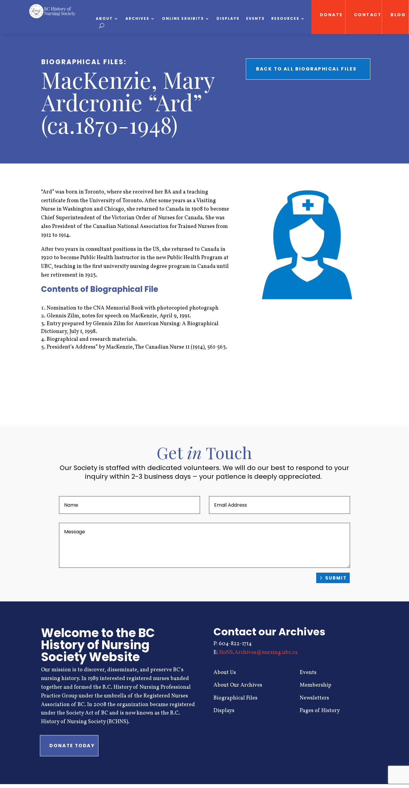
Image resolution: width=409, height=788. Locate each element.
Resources (285, 18)
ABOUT (104, 18)
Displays (228, 18)
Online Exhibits (183, 18)
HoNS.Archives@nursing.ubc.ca (258, 652)
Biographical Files (235, 698)
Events (255, 18)
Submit (336, 578)
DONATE (331, 15)
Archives (137, 18)
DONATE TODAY (72, 745)
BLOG (398, 15)
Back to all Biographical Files (306, 68)
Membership (315, 685)
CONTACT (368, 15)
